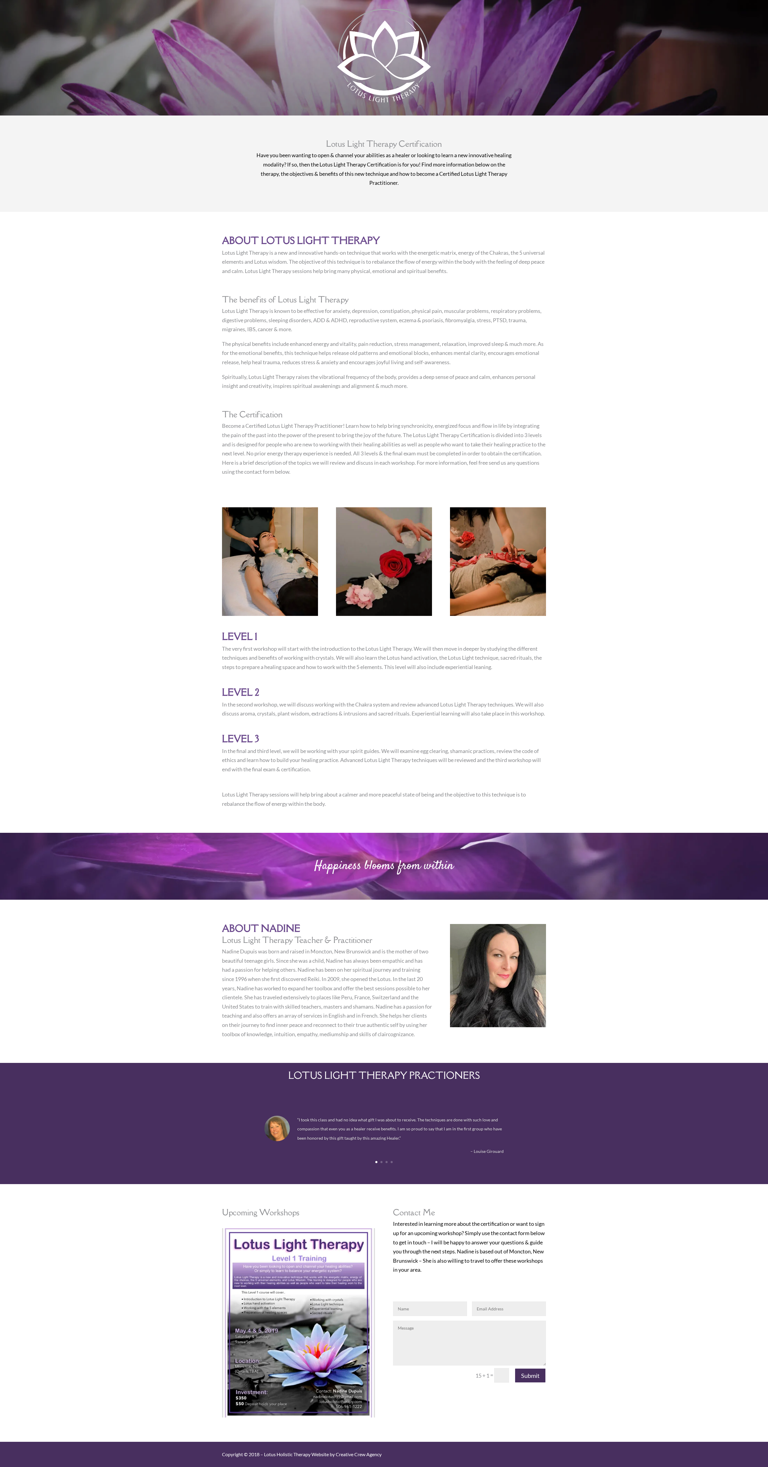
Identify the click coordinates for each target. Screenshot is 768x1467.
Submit (530, 1375)
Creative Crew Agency (359, 1454)
